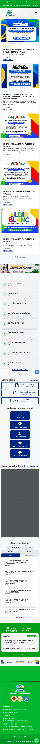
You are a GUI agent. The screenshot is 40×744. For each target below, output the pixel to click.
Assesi (13, 741)
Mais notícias (20, 257)
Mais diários (34, 380)
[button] (22, 654)
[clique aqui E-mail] (15, 736)
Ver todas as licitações (26, 629)
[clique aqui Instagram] (20, 736)
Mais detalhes (20, 618)
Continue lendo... (8, 59)
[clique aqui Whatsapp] (24, 736)
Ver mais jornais (32, 467)
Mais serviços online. (20, 369)
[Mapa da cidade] (20, 673)
